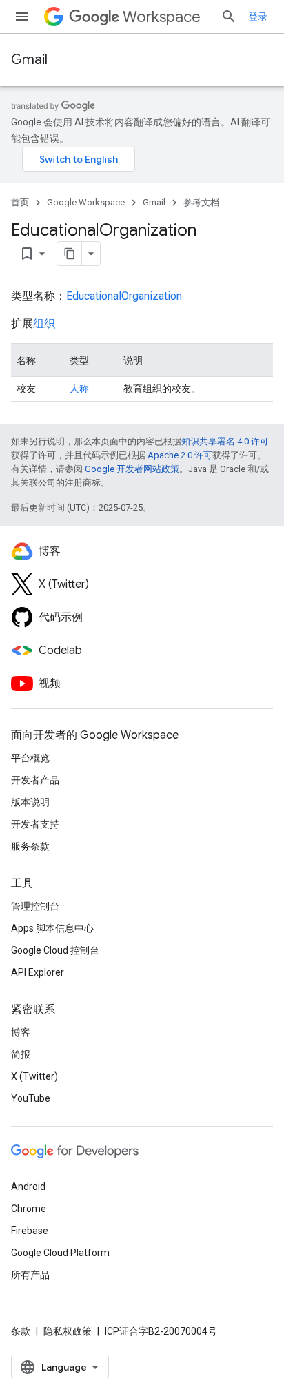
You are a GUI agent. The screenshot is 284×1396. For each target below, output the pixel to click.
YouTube (30, 1098)
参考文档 (201, 202)
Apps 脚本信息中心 (52, 928)
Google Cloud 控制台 (55, 950)
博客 (20, 1032)
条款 (20, 1331)
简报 (20, 1054)
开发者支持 (35, 824)
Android (28, 1186)
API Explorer (37, 972)
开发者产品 (35, 780)
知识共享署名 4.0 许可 (225, 441)
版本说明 (30, 802)
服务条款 (30, 846)
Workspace (162, 17)
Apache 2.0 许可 (180, 455)
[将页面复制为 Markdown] (69, 253)
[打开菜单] (22, 16)
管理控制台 (35, 906)
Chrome (28, 1208)
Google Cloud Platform (60, 1252)
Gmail (29, 59)
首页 (20, 202)
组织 (44, 323)
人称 (79, 388)
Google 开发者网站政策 (132, 469)
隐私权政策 (67, 1331)
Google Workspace (86, 202)
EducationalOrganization (124, 295)
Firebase (29, 1230)
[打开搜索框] (229, 16)
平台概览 (30, 757)
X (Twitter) (34, 1076)
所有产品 (30, 1274)
